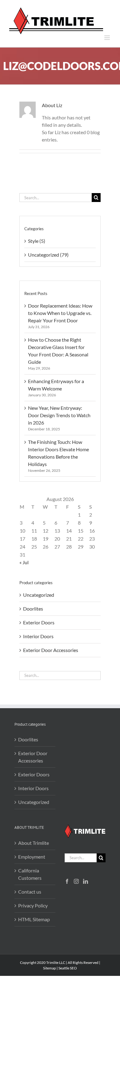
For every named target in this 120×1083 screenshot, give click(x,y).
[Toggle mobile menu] (107, 37)
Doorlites (33, 608)
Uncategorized (38, 595)
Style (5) (36, 241)
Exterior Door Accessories (50, 650)
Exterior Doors (38, 622)
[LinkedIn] (85, 881)
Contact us (29, 892)
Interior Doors (38, 636)
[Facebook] (67, 881)
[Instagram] (76, 881)
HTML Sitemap (34, 919)
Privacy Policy (33, 905)
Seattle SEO (67, 968)
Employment (31, 857)
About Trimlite (33, 843)
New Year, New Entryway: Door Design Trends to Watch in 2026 (59, 415)
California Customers (30, 874)
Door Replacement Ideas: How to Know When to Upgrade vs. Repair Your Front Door (60, 313)
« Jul (24, 562)
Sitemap (49, 968)
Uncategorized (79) (48, 255)
